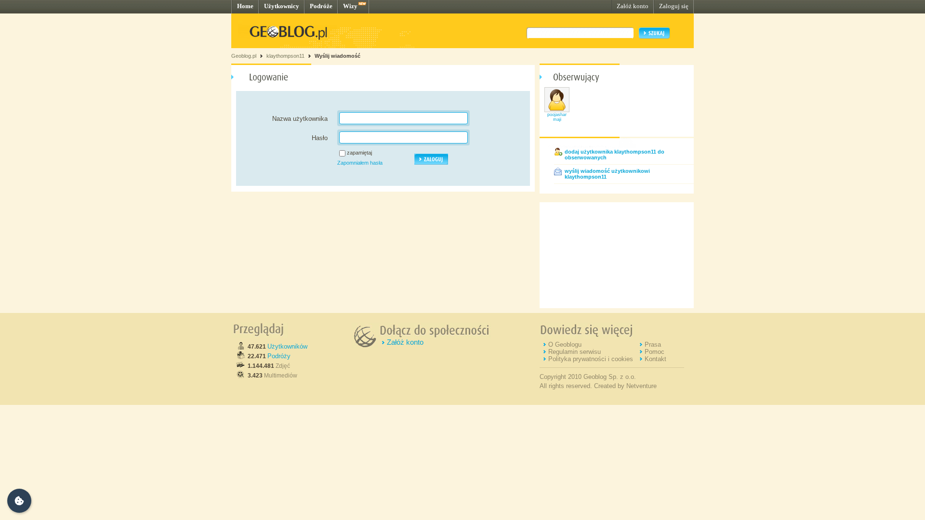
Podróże (321, 6)
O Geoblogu (564, 344)
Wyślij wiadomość (337, 56)
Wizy (350, 6)
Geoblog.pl (243, 56)
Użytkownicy (281, 6)
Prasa (653, 344)
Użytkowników (287, 346)
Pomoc (654, 351)
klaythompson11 (285, 56)
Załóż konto (632, 6)
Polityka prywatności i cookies (590, 359)
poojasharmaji (557, 117)
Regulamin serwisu (574, 351)
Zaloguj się (673, 6)
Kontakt (655, 359)
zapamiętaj (359, 153)
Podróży (279, 356)
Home (245, 6)
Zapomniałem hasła (360, 163)
